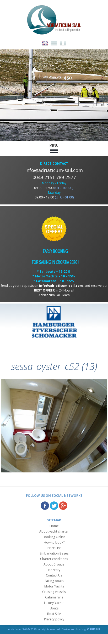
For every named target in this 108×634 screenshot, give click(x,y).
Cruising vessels (54, 592)
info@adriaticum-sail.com (54, 170)
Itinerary (54, 570)
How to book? (54, 542)
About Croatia (54, 564)
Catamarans (54, 597)
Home (54, 526)
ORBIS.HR (93, 629)
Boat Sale (54, 614)
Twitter (54, 505)
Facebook (45, 505)
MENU (54, 145)
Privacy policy (54, 619)
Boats (54, 608)
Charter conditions (54, 559)
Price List (54, 548)
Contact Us (54, 575)
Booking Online (54, 537)
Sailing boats (54, 581)
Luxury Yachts (54, 603)
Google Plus (63, 505)
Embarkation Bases (54, 553)
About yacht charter (54, 531)
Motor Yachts (54, 586)
